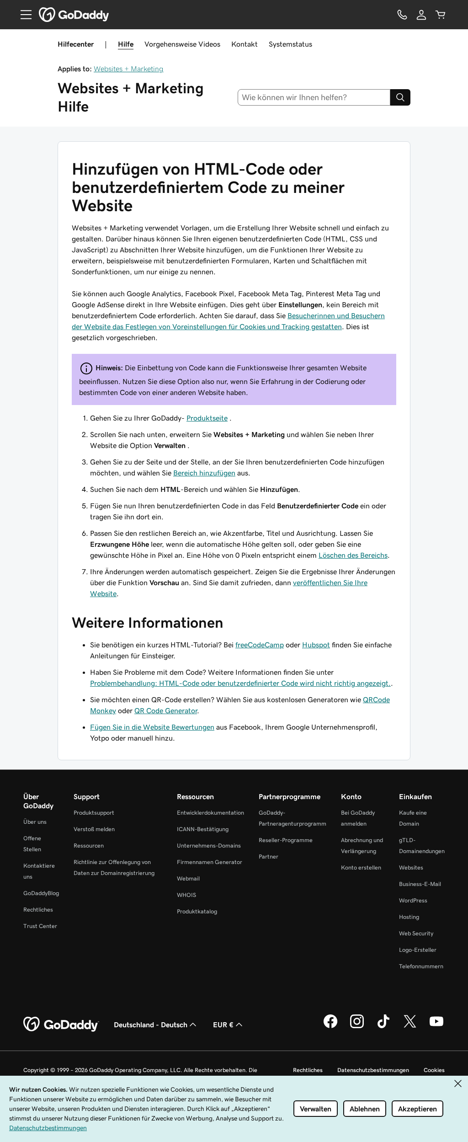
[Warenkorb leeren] (440, 14)
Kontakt (244, 44)
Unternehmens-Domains (209, 845)
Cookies (434, 1070)
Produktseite (207, 418)
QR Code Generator (165, 710)
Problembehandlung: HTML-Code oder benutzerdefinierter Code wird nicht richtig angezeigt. (240, 683)
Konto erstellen (361, 867)
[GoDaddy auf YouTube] (436, 1026)
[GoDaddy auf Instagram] (357, 1026)
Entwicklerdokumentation (210, 813)
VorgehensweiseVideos (182, 44)
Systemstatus (290, 44)
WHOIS (186, 895)
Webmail (188, 878)
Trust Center (40, 926)
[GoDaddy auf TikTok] (383, 1026)
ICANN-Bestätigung (203, 829)
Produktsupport (94, 813)
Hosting (409, 917)
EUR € (223, 1024)
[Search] (400, 97)
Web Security (416, 933)
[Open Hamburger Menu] (22, 14)
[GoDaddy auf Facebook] (330, 1026)
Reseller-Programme (286, 840)
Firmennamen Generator (209, 862)
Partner (268, 856)
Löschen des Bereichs (353, 555)
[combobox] (314, 97)
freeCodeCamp (259, 644)
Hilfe (125, 44)
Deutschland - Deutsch (150, 1024)
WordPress (413, 900)
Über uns (35, 822)
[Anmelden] (421, 14)
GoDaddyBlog (41, 893)
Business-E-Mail (420, 884)
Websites (411, 867)
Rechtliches (38, 910)
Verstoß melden (94, 829)
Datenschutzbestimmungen (373, 1070)
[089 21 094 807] (402, 14)
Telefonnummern (421, 966)
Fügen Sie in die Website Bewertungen (152, 727)
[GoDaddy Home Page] (61, 1024)
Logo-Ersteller (417, 950)
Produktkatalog (197, 911)
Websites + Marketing (129, 68)
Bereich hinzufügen (204, 472)
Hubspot (316, 644)
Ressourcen (89, 845)
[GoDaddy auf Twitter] (410, 1026)
